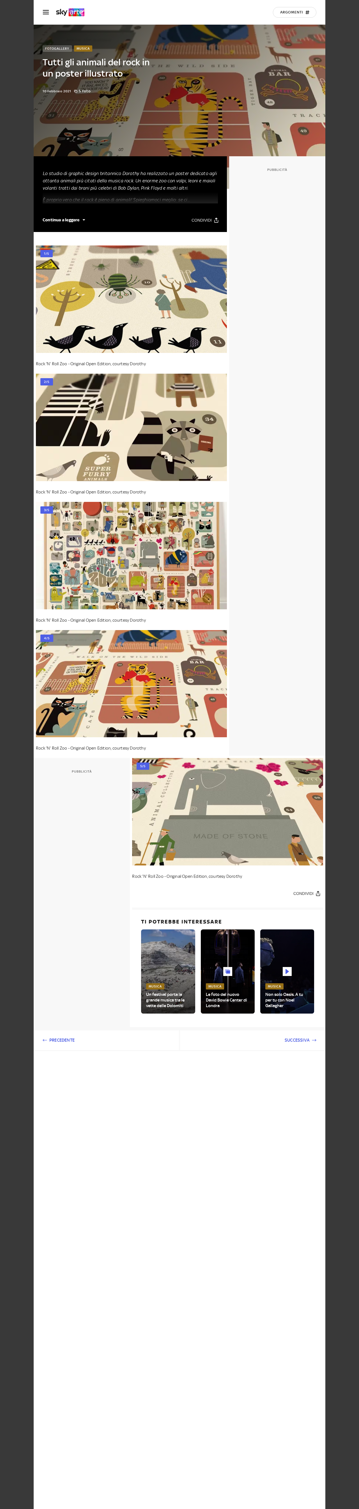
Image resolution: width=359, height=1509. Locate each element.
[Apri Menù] (49, 12)
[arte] (73, 12)
